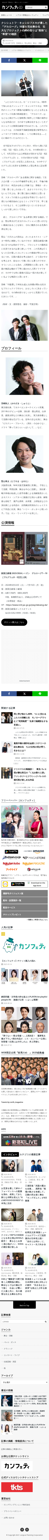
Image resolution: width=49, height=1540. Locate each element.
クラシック (8, 1348)
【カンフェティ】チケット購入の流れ (18, 960)
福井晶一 (42, 1226)
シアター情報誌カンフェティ (27, 15)
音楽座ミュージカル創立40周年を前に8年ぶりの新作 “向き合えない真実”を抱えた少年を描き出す (36, 1285)
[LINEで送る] (40, 60)
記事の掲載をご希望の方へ (11, 1449)
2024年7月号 (10, 43)
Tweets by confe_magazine (12, 1102)
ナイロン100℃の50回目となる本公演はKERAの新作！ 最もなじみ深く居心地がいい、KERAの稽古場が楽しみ (12, 1241)
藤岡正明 (38, 1229)
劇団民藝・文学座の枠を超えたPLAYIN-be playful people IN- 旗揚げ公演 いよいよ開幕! (30, 1427)
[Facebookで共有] (9, 60)
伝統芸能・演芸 (10, 1361)
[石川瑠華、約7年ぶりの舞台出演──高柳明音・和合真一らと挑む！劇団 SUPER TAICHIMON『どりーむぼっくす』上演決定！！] (7, 1415)
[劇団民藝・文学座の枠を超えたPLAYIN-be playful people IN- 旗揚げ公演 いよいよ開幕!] (7, 1429)
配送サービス (9, 907)
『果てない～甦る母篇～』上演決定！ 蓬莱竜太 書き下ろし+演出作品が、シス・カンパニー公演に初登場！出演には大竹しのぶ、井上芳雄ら (24, 1038)
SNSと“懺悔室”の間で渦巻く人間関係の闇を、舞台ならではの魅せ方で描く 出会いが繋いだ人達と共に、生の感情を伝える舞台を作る (12, 1286)
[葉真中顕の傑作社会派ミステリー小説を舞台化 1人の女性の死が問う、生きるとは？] (7, 747)
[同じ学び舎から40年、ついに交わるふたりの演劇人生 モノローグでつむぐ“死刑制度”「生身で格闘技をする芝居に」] (7, 717)
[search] (46, 7)
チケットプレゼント (12, 914)
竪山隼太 (28, 43)
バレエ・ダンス (10, 1342)
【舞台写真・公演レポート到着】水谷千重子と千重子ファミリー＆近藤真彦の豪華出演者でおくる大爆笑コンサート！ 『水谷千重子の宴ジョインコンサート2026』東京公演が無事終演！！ (30, 1401)
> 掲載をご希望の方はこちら (37, 919)
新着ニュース (6, 15)
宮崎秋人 (19, 43)
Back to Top (24, 1305)
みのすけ (10, 1231)
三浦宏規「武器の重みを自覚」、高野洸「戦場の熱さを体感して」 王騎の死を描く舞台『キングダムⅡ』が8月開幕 (36, 1193)
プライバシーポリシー (12, 1511)
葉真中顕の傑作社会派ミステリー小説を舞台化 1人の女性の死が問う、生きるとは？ (30, 747)
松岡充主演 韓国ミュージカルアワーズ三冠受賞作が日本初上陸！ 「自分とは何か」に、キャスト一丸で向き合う (35, 1240)
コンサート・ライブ (12, 1355)
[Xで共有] (24, 60)
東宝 (38, 1179)
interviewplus (6, 1229)
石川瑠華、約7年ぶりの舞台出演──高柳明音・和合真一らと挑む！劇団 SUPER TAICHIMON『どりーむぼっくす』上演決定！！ (29, 1414)
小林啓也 (39, 1273)
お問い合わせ (9, 1517)
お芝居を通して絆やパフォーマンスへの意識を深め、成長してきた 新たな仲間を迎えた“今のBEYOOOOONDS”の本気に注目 (12, 1196)
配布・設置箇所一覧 (12, 900)
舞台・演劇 (37, 43)
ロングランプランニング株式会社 (17, 1504)
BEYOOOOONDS (8, 1179)
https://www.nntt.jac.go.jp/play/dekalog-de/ (27, 605)
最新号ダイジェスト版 (13, 893)
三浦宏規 (31, 1179)
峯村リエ (18, 1231)
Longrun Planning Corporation (31, 1535)
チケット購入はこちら (14, 622)
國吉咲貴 (15, 1273)
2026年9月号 (8, 1177)
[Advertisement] (24, 654)
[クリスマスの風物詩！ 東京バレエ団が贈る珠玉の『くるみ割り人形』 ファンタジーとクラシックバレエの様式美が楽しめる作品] (7, 773)
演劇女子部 (8, 1182)
